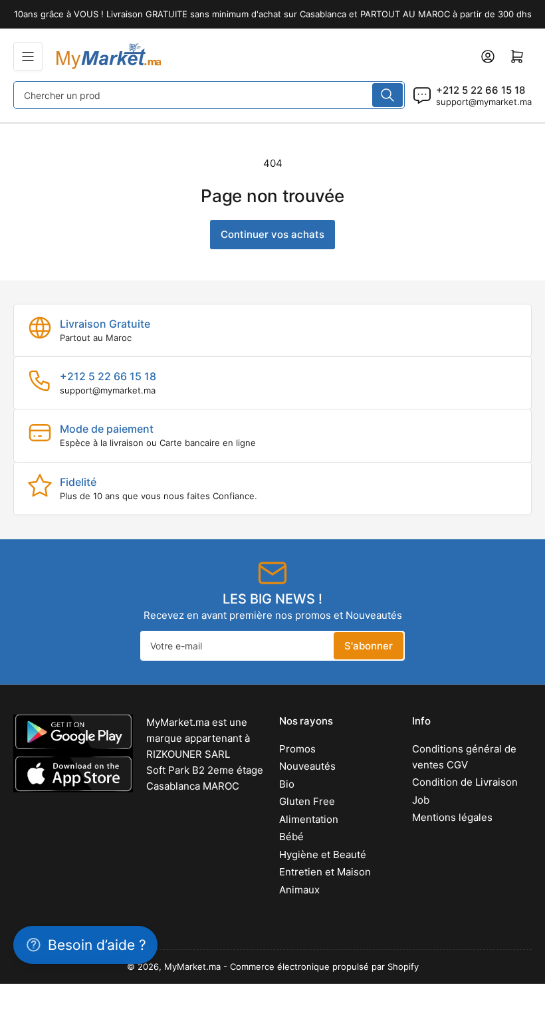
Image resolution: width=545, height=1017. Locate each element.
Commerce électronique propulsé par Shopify (324, 966)
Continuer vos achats (272, 234)
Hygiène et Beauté (322, 854)
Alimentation (308, 819)
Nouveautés (307, 766)
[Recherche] (387, 95)
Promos (297, 748)
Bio (286, 784)
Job (420, 800)
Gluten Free (307, 801)
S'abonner (368, 645)
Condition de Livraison (465, 782)
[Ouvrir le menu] (28, 56)
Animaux (299, 889)
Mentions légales (452, 817)
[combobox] (209, 95)
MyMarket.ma (192, 966)
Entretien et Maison (325, 871)
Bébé (291, 836)
